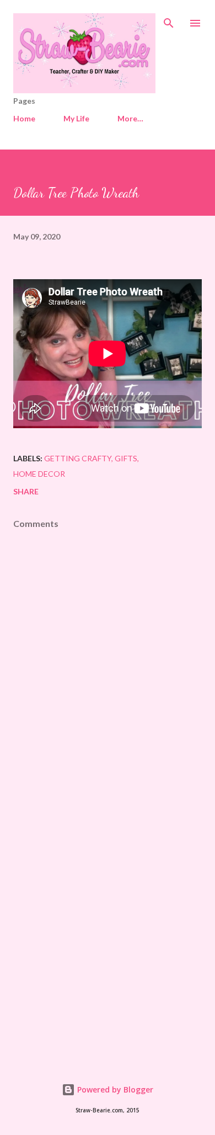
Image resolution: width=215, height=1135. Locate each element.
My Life (76, 118)
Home (24, 118)
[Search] (168, 19)
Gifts (126, 458)
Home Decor (39, 473)
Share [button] (26, 491)
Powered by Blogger (114, 1089)
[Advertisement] (107, 928)
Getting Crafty (77, 458)
